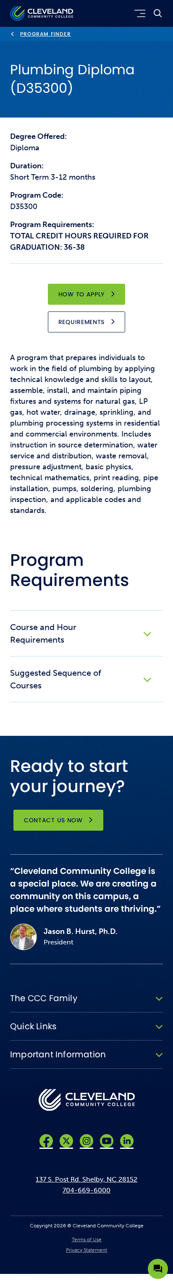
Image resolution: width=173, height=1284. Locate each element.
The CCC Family (43, 998)
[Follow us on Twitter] (66, 1141)
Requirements (81, 322)
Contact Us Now (53, 820)
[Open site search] (158, 13)
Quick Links (33, 1026)
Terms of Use (87, 1239)
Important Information (58, 1054)
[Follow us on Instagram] (86, 1141)
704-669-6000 (86, 1190)
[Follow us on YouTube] (106, 1141)
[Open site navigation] (138, 13)
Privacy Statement (86, 1250)
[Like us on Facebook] (46, 1141)
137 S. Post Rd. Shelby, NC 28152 (86, 1179)
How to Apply (81, 294)
